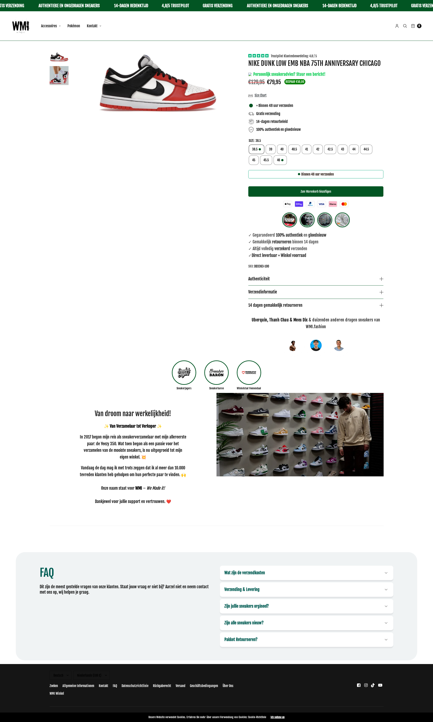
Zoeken (54, 686)
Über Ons (228, 686)
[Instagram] (366, 685)
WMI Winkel (57, 693)
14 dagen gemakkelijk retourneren (275, 305)
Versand (180, 686)
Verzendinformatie (262, 292)
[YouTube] (380, 685)
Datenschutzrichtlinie (135, 686)
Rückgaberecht (162, 686)
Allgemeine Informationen (78, 686)
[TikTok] (373, 685)
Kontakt (92, 26)
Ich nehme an (278, 717)
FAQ (115, 686)
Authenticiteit (259, 279)
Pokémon (73, 26)
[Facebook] (359, 685)
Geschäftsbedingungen (204, 686)
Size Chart (261, 95)
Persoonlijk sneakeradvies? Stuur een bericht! (288, 74)
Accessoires (49, 26)
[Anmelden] (397, 26)
